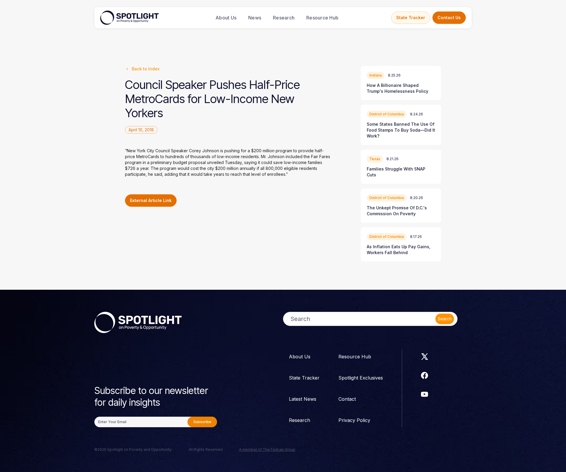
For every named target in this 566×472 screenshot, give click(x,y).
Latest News (302, 399)
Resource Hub (322, 18)
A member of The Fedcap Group (267, 449)
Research (283, 18)
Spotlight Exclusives (360, 378)
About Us (225, 18)
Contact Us (449, 17)
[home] (129, 18)
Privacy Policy (354, 420)
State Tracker (410, 17)
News (254, 18)
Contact (347, 399)
